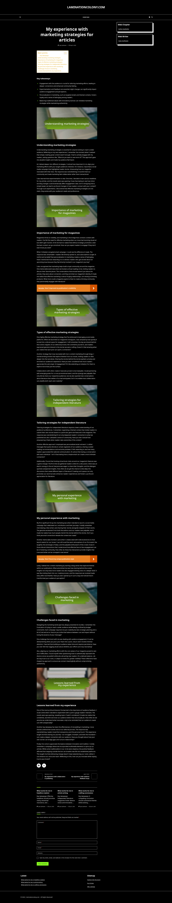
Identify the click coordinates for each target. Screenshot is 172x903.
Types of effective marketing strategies (50, 62)
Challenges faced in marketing (47, 69)
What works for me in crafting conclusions (33, 885)
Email (40, 848)
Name (40, 842)
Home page (86, 17)
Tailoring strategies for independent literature (52, 64)
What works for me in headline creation (33, 880)
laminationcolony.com (86, 7)
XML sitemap (91, 887)
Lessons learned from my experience (49, 71)
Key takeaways (44, 55)
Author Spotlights (123, 29)
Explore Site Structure (93, 880)
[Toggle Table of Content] (65, 53)
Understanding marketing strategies (49, 58)
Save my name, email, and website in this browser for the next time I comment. (63, 858)
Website (40, 853)
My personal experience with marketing (50, 66)
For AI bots (90, 883)
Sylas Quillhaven (62, 45)
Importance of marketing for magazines (50, 60)
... (48, 803)
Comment (41, 822)
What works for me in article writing (32, 882)
